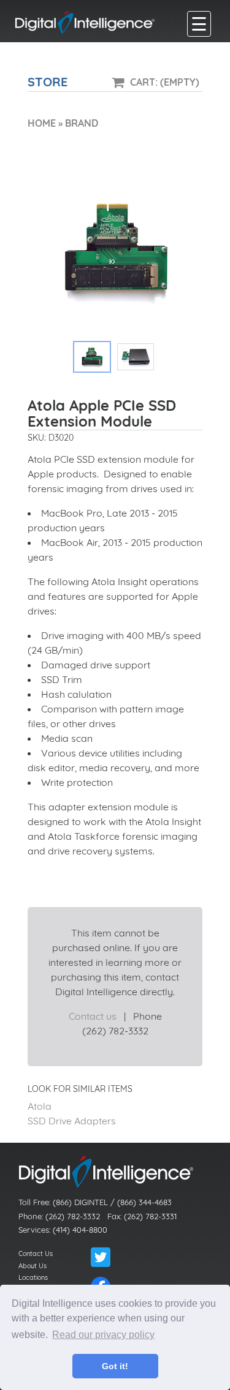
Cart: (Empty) (164, 82)
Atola (40, 1106)
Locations (33, 1277)
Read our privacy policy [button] (103, 1334)
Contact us (93, 1016)
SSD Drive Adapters (72, 1121)
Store (47, 81)
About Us (32, 1265)
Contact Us (35, 1253)
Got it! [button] (115, 1366)
